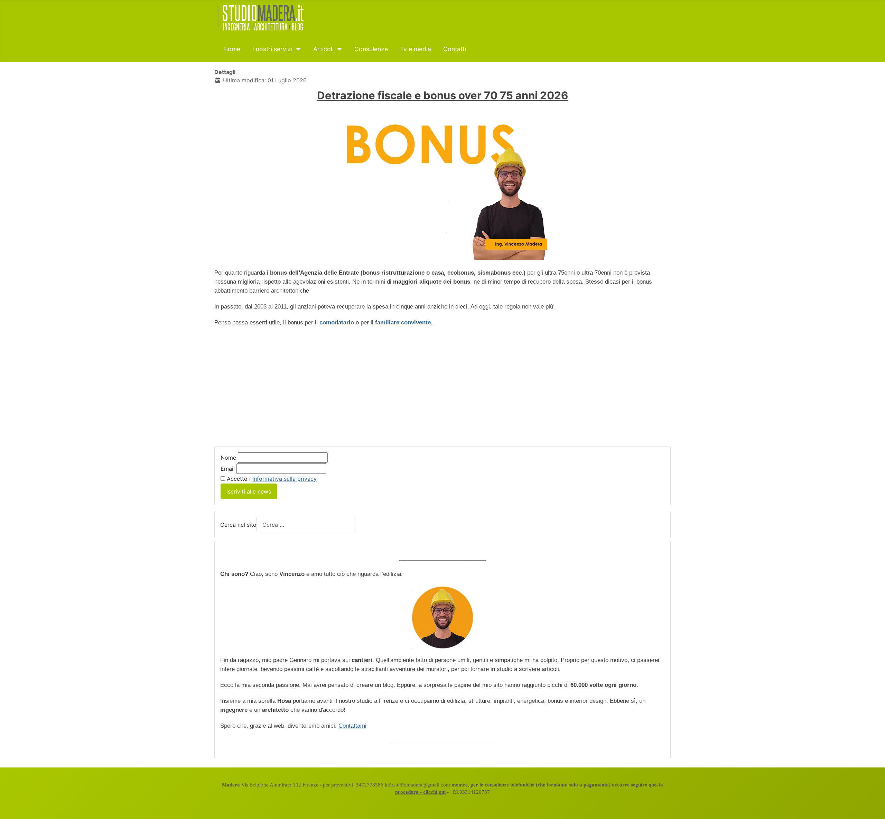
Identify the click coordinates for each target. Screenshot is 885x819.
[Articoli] (338, 49)
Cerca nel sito (238, 524)
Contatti (454, 49)
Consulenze (371, 49)
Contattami (352, 726)
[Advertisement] (272, 382)
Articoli (323, 49)
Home (231, 49)
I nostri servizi (272, 49)
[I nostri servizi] (296, 49)
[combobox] (306, 524)
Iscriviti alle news (248, 491)
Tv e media (415, 49)
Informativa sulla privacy (284, 478)
